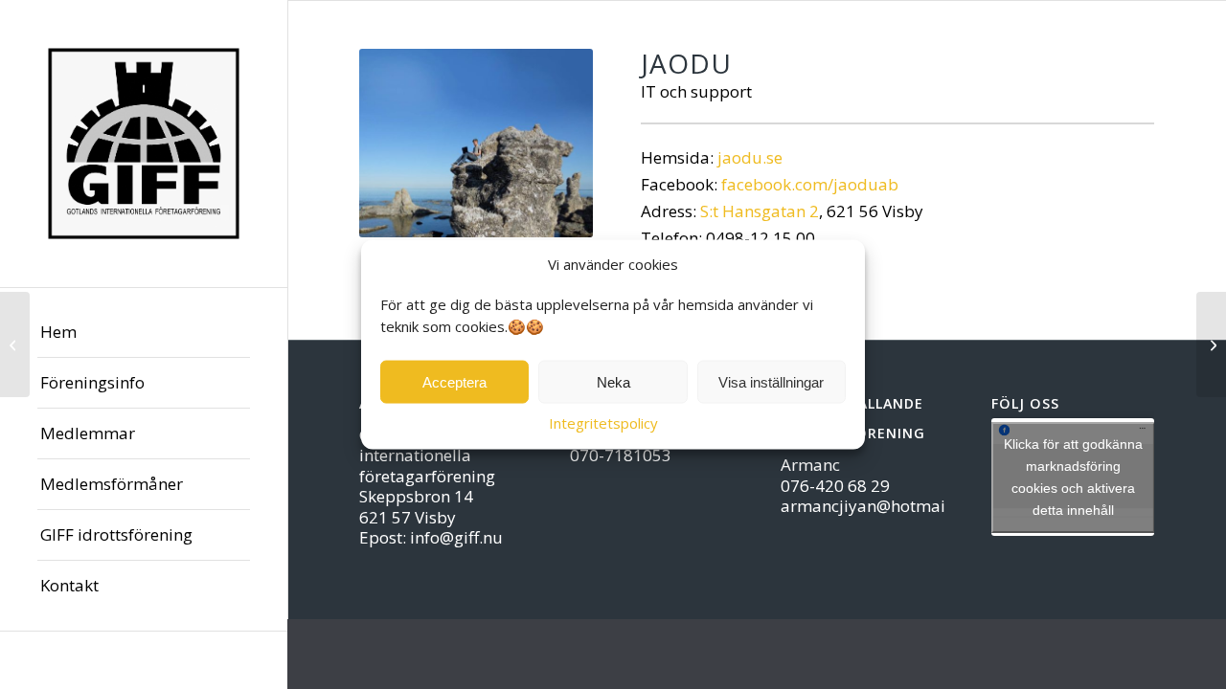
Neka (613, 382)
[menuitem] (143, 332)
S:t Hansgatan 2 (759, 211)
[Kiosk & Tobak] (1211, 344)
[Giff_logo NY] (143, 143)
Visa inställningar (771, 382)
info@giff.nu (456, 537)
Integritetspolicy (603, 423)
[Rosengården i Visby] (15, 344)
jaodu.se (750, 157)
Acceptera (454, 382)
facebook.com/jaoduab (809, 184)
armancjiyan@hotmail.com (884, 506)
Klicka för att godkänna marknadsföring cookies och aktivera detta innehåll (1073, 477)
